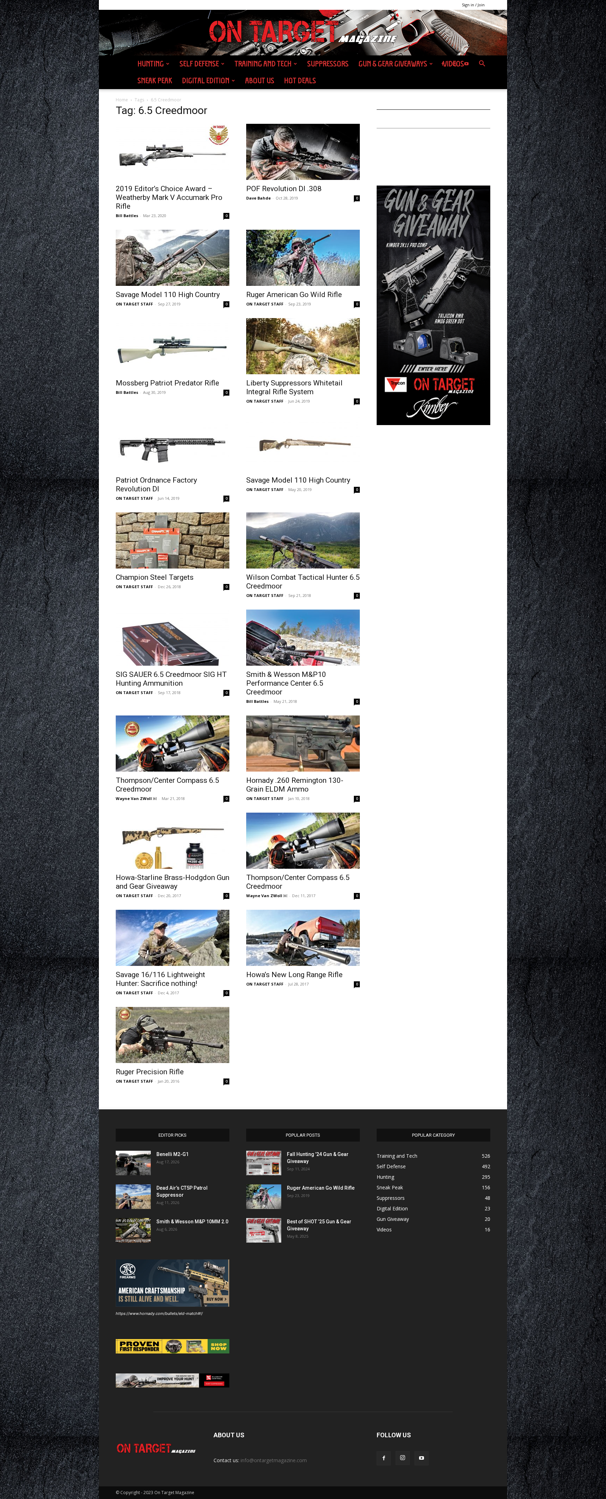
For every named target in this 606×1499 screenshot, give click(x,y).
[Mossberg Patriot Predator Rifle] (172, 346)
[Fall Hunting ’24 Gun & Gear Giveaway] (263, 1163)
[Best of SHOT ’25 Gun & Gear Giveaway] (263, 1230)
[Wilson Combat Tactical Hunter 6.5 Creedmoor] (303, 540)
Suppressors (328, 63)
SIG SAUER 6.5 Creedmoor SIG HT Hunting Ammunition (171, 678)
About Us (259, 80)
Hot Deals (300, 80)
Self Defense (199, 63)
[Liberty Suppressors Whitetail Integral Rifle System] (303, 346)
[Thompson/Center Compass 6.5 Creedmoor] (172, 743)
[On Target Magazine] (303, 33)
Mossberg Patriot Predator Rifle (167, 383)
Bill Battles (127, 215)
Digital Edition (205, 80)
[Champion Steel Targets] (172, 540)
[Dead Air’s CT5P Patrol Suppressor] (133, 1196)
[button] (481, 64)
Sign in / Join (473, 4)
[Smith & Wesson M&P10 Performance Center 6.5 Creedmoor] (303, 638)
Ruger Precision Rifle (150, 1072)
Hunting (150, 63)
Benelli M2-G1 (172, 1154)
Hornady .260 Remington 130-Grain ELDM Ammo (294, 784)
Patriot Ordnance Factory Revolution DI (156, 484)
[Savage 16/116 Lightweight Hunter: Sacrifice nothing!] (172, 938)
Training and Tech (263, 63)
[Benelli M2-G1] (133, 1163)
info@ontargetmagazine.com (274, 1460)
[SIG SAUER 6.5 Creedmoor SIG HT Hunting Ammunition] (172, 638)
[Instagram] (454, 63)
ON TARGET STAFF (134, 304)
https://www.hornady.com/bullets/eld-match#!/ (159, 1313)
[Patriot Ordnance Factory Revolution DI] (172, 443)
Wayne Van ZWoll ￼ (136, 798)
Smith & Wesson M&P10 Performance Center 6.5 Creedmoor (286, 683)
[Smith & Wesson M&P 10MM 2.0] (133, 1230)
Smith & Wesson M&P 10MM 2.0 (192, 1221)
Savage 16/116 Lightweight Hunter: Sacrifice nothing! (160, 979)
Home (122, 100)
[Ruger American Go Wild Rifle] (303, 258)
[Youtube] (466, 63)
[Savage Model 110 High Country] (172, 258)
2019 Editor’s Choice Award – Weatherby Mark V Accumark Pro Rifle (169, 197)
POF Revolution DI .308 (284, 188)
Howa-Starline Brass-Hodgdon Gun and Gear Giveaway (172, 881)
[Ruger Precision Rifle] (172, 1035)
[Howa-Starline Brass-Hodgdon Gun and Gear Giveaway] (172, 841)
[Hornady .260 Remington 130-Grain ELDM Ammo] (303, 743)
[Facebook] (442, 63)
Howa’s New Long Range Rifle (294, 974)
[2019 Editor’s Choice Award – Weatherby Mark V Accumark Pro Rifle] (172, 152)
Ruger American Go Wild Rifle (294, 294)
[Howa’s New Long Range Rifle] (303, 938)
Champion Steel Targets (155, 577)
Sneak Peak (154, 80)
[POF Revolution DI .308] (303, 152)
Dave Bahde (258, 198)
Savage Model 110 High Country (168, 294)
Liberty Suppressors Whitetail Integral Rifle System (294, 387)
